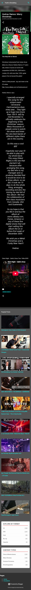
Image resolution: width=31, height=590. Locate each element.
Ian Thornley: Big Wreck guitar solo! (11, 453)
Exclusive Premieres (15, 561)
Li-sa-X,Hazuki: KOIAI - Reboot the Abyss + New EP (15, 433)
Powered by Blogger (16, 584)
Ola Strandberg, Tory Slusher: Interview (12, 372)
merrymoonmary (19, 587)
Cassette (15, 542)
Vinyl (15, 535)
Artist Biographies (15, 565)
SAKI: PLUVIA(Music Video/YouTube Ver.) (12, 495)
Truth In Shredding (10, 3)
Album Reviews (15, 558)
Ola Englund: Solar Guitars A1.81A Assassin (13, 330)
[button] (3, 22)
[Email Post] (3, 289)
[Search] (29, 3)
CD (15, 528)
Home (5, 579)
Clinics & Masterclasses (15, 554)
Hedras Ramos (7, 291)
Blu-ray (15, 538)
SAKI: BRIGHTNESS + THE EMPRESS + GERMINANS (15, 391)
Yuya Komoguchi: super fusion (10, 515)
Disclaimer (6, 581)
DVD (15, 531)
